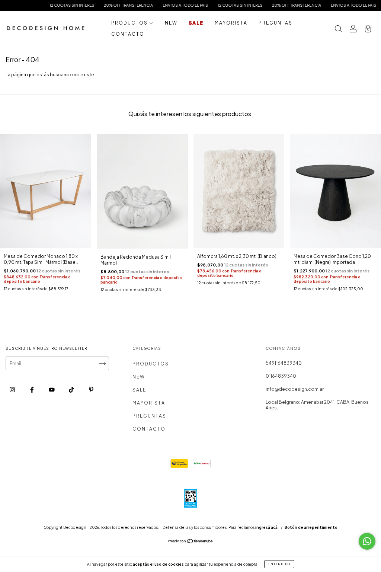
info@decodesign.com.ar (295, 389)
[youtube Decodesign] (52, 390)
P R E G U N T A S (275, 23)
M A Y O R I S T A (231, 23)
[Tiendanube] (190, 542)
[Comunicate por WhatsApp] (367, 541)
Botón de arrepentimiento (311, 527)
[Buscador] (338, 29)
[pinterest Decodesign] (91, 390)
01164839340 (281, 376)
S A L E (196, 23)
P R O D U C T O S (129, 23)
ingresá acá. (267, 527)
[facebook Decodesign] (32, 390)
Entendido (279, 564)
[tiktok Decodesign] (72, 390)
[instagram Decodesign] (13, 390)
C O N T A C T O (127, 34)
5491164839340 (284, 363)
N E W (171, 23)
